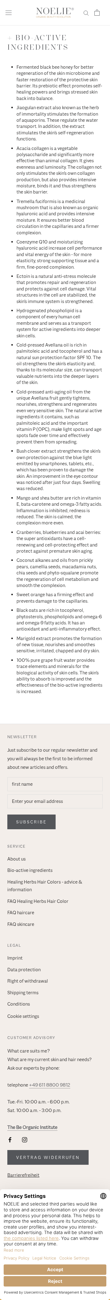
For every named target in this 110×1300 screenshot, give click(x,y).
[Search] (86, 12)
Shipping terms (22, 993)
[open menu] (9, 12)
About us (16, 859)
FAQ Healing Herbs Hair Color (37, 901)
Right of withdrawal (27, 981)
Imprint (15, 958)
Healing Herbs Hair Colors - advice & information (44, 886)
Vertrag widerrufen (48, 1157)
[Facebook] (10, 1139)
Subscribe (31, 822)
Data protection (24, 970)
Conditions (18, 1004)
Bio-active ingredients (30, 870)
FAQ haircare (20, 913)
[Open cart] (97, 13)
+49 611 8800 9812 (49, 1085)
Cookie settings (23, 1016)
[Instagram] (24, 1139)
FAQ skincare (20, 924)
